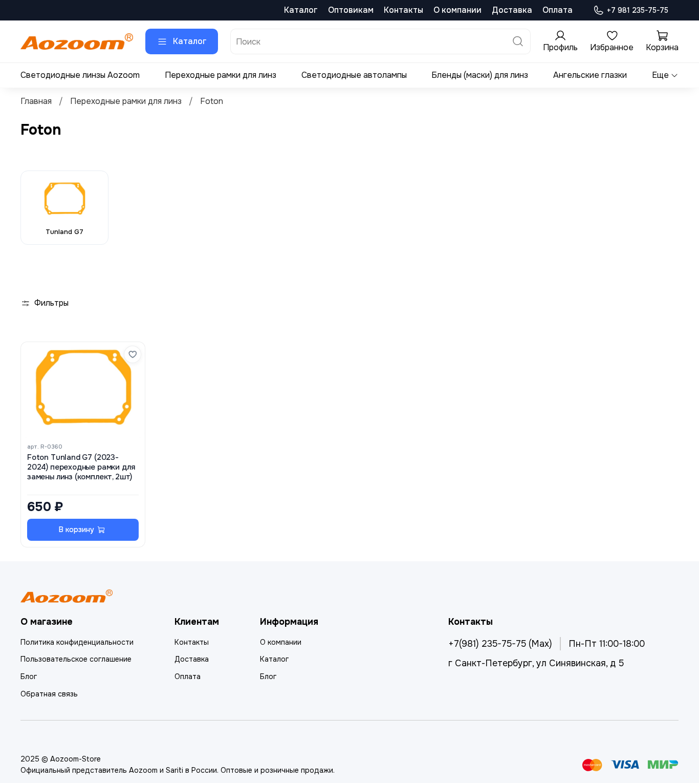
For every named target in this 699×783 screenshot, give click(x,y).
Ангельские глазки (590, 75)
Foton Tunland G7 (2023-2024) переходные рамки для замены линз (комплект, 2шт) (81, 467)
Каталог (301, 10)
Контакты (403, 10)
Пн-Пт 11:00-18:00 (607, 643)
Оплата (557, 10)
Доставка (512, 10)
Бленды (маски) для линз (479, 75)
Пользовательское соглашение (76, 659)
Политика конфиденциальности (77, 642)
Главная (36, 101)
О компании (457, 10)
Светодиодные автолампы (354, 75)
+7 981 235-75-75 (637, 10)
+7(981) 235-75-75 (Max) (500, 643)
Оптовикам (351, 10)
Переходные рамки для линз (220, 75)
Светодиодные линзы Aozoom (80, 75)
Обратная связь (49, 694)
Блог (28, 676)
